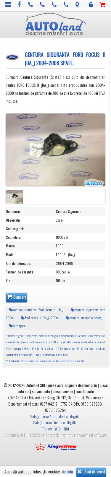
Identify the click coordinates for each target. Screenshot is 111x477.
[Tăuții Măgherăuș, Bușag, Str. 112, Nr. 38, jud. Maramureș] (77, 5)
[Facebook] (19, 5)
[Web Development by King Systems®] (55, 446)
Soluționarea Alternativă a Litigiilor (55, 416)
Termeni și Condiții (55, 429)
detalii (67, 471)
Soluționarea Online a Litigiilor (55, 422)
